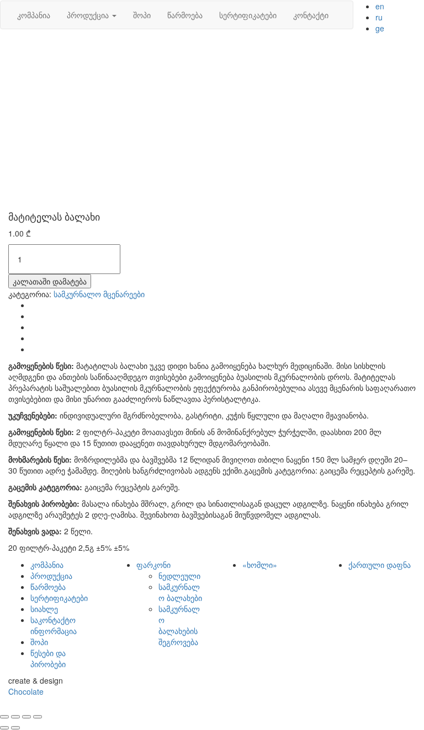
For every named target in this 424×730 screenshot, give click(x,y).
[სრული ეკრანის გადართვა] (26, 716)
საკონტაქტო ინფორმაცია (53, 625)
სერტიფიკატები (248, 14)
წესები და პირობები (48, 658)
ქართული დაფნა (379, 564)
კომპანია (33, 14)
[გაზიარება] (15, 716)
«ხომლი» (259, 564)
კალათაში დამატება (50, 281)
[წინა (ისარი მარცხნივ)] (4, 727)
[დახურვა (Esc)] (4, 716)
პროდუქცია (89, 14)
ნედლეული (179, 575)
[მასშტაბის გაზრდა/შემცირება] (37, 716)
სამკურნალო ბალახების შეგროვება (179, 625)
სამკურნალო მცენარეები (99, 293)
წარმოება (185, 14)
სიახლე (44, 608)
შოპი (142, 14)
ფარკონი (153, 564)
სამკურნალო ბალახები (180, 592)
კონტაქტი (310, 14)
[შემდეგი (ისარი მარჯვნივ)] (15, 727)
